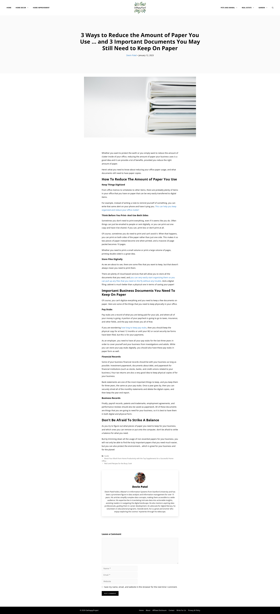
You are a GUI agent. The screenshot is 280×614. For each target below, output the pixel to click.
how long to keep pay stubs (134, 327)
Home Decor (21, 8)
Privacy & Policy (194, 610)
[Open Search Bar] (273, 7)
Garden (262, 8)
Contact (171, 610)
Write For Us (181, 610)
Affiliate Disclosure (159, 610)
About (148, 610)
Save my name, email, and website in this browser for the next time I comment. (140, 587)
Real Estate (247, 8)
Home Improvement (41, 8)
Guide (106, 456)
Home (9, 8)
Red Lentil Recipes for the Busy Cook (118, 463)
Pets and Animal (228, 8)
